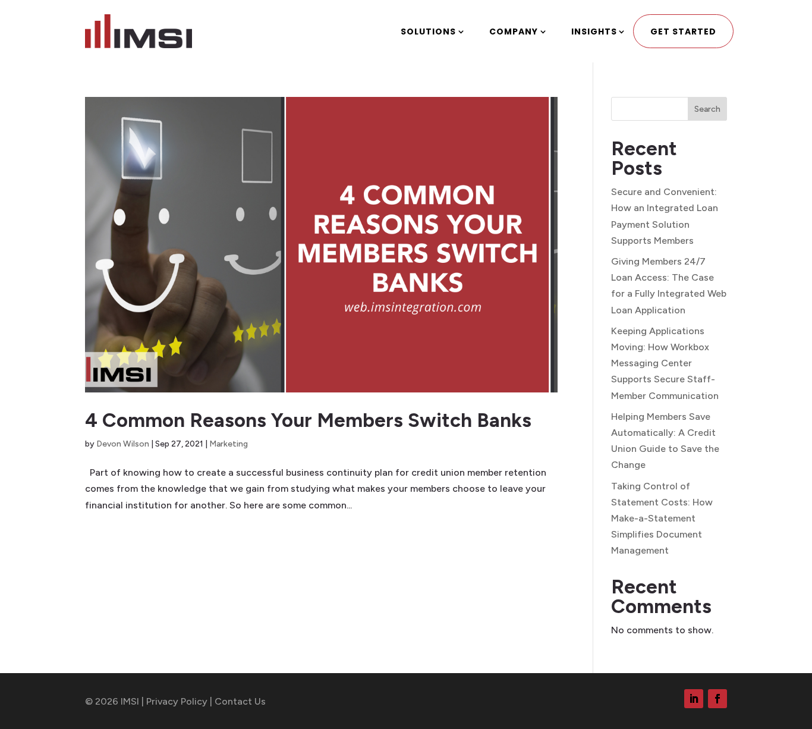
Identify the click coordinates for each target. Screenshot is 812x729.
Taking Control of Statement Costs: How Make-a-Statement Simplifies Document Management (662, 518)
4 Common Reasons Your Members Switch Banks (308, 420)
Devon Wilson (122, 444)
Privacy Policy (176, 701)
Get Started (683, 31)
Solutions (428, 31)
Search (707, 109)
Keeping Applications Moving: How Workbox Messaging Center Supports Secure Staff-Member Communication (665, 363)
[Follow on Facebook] (717, 698)
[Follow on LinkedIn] (693, 698)
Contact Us (240, 701)
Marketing (228, 444)
